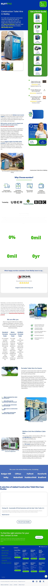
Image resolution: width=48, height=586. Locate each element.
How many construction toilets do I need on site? (9, 413)
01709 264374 (42, 4)
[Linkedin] (40, 581)
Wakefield (18, 477)
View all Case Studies (24, 522)
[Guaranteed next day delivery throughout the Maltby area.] (38, 310)
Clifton (18, 474)
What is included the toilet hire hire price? (9, 397)
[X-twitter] (43, 581)
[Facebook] (33, 581)
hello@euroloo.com (43, 546)
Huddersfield (30, 477)
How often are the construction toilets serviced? (9, 401)
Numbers (3, 577)
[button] (2, 45)
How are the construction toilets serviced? (9, 405)
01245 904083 (17, 557)
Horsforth (42, 474)
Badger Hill (6, 474)
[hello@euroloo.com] (39, 546)
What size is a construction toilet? (9, 409)
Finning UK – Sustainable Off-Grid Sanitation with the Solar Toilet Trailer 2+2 (23, 508)
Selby (6, 477)
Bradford (42, 477)
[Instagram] (36, 581)
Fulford (30, 474)
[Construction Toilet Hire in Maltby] (9, 375)
